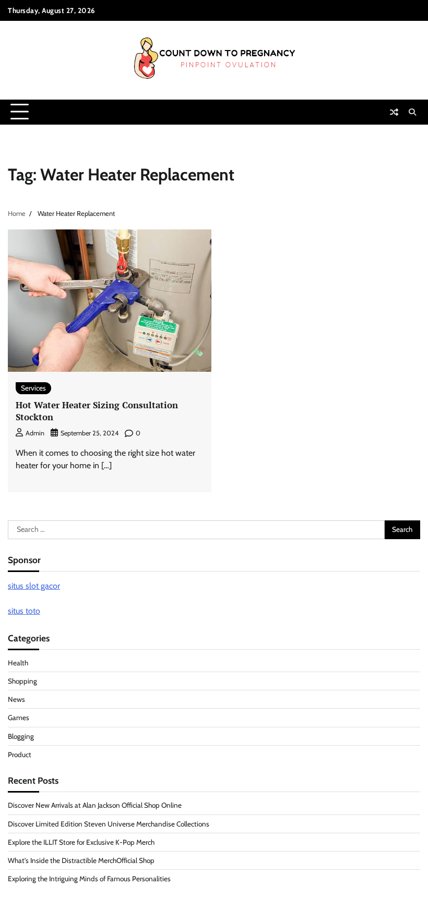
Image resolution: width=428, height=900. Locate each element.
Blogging (21, 736)
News (16, 699)
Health (18, 663)
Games (18, 717)
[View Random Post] (394, 112)
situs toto (24, 611)
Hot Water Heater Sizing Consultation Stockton (97, 411)
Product (19, 754)
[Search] (412, 112)
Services (33, 388)
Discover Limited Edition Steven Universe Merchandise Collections (108, 824)
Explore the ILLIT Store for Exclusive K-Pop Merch (81, 842)
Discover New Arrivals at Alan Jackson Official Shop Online (95, 805)
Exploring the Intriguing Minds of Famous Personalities (89, 878)
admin (35, 433)
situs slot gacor (34, 586)
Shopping (22, 681)
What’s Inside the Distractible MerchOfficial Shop (81, 860)
